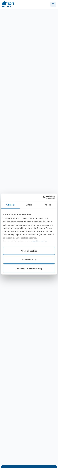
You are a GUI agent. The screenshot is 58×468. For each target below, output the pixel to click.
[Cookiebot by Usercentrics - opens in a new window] (43, 197)
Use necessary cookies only (29, 268)
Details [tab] (29, 204)
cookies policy (40, 241)
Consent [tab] (10, 204)
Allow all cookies (29, 251)
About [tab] (48, 204)
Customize (27, 259)
